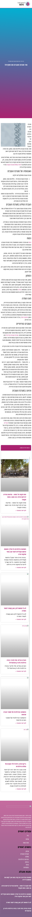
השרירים (6, 423)
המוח (30, 242)
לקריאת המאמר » (21, 510)
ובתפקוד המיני (24, 317)
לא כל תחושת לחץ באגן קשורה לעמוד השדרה (18, 902)
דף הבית (22, 61)
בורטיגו (19, 290)
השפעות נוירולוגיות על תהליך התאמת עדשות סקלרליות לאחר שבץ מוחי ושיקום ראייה (15, 551)
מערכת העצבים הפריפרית (12, 335)
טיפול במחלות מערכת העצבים (13, 165)
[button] (12, 4)
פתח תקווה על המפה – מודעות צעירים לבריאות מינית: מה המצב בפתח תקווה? (14, 497)
